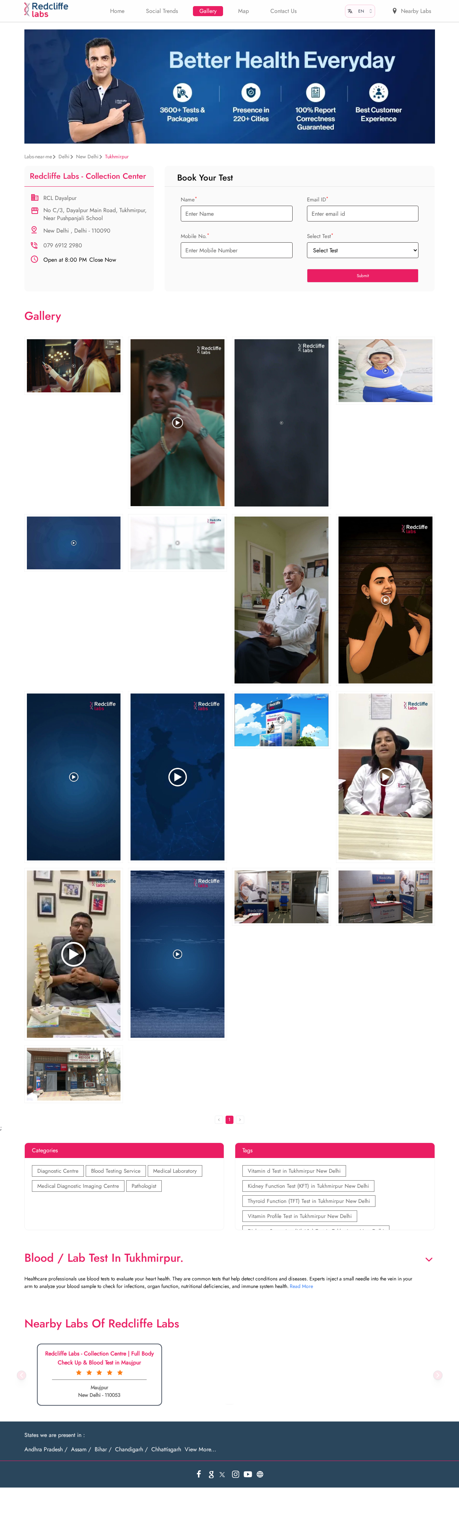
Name (189, 200)
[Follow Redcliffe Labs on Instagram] (236, 1474)
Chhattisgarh (166, 1449)
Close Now (79, 260)
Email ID (317, 200)
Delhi (64, 156)
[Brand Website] (260, 1474)
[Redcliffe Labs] (46, 10)
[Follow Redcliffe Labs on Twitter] (223, 1474)
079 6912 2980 (62, 245)
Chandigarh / (131, 1449)
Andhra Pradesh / (45, 1449)
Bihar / (103, 1449)
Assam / (81, 1449)
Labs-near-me (38, 156)
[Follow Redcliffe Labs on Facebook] (199, 1474)
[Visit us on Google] (211, 1474)
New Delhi (87, 156)
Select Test (320, 236)
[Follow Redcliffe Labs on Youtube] (248, 1474)
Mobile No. (195, 236)
